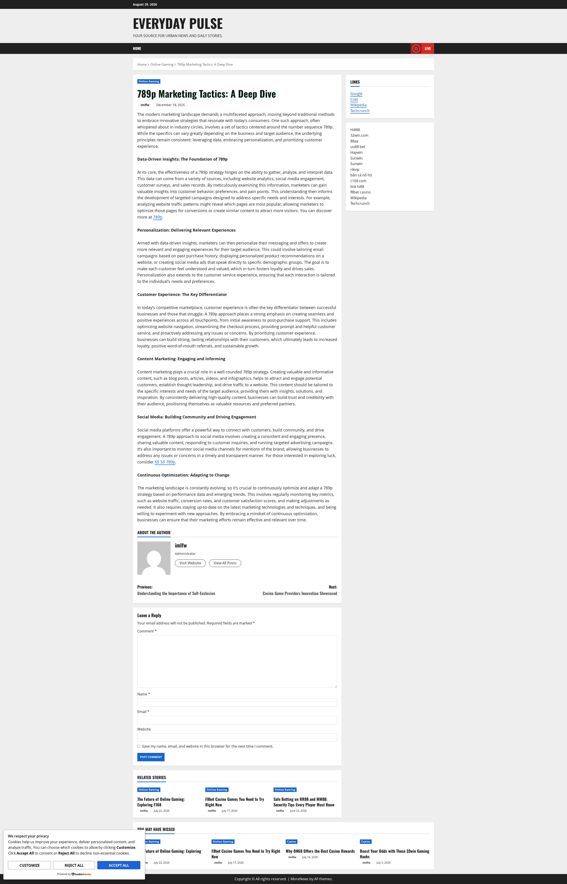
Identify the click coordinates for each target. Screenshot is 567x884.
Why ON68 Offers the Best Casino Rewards (320, 851)
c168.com (358, 180)
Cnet (354, 99)
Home (137, 48)
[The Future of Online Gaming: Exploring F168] (169, 789)
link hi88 (357, 186)
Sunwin (356, 158)
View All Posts (225, 563)
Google (356, 93)
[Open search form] (406, 48)
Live (428, 48)
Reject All (74, 865)
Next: (300, 590)
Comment (147, 631)
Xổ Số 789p (165, 462)
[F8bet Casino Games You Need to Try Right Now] (237, 789)
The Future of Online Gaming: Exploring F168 (161, 801)
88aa (354, 141)
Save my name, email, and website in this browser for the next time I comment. (207, 746)
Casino (291, 841)
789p (157, 217)
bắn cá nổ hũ (361, 175)
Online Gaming (149, 81)
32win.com (359, 135)
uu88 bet (357, 146)
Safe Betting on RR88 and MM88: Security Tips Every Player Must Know (304, 801)
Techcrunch (360, 110)
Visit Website (190, 563)
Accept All (119, 865)
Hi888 (355, 129)
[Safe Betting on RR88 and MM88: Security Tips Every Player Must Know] (305, 789)
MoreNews (300, 878)
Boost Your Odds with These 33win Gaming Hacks (394, 853)
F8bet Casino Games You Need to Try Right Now (234, 801)
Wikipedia (358, 104)
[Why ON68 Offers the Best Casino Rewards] (320, 841)
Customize (29, 865)
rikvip (354, 169)
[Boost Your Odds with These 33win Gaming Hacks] (395, 841)
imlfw (145, 105)
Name (143, 694)
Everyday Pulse (178, 23)
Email (143, 711)
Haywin (356, 152)
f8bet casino (360, 192)
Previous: (176, 590)
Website (144, 729)
